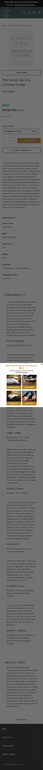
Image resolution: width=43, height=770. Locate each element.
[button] (13, 382)
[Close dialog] (42, 364)
